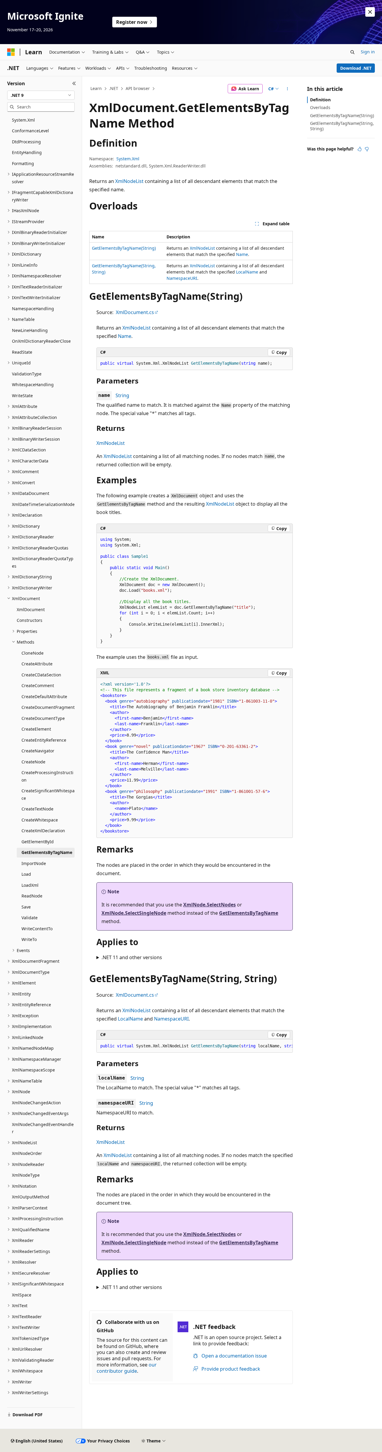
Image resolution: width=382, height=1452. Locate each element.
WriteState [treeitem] (22, 395)
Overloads (320, 107)
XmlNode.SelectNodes (209, 904)
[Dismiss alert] (370, 12)
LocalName (247, 272)
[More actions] (287, 89)
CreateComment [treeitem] (37, 685)
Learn (96, 88)
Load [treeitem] (26, 874)
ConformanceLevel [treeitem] (30, 130)
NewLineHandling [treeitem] (30, 330)
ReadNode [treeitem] (31, 896)
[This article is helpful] (359, 149)
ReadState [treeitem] (22, 352)
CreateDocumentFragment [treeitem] (48, 707)
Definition (320, 100)
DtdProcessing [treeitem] (26, 142)
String (122, 395)
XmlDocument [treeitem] (31, 609)
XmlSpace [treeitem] (21, 1295)
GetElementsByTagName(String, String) (342, 125)
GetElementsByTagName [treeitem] (46, 852)
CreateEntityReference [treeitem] (43, 740)
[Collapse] (74, 83)
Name (242, 254)
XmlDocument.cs (135, 312)
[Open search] (352, 52)
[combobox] (41, 95)
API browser (138, 88)
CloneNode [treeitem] (32, 653)
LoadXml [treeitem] (29, 885)
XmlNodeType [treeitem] (26, 1175)
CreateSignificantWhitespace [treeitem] (48, 794)
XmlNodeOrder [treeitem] (27, 1153)
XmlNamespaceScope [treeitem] (33, 1070)
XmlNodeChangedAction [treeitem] (36, 1102)
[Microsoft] (11, 52)
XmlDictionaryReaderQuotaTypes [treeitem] (42, 562)
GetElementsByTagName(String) (124, 248)
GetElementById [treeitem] (37, 841)
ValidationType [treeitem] (26, 374)
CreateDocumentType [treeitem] (43, 718)
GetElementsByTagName (248, 913)
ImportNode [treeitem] (33, 863)
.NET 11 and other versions (131, 957)
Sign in (368, 52)
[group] (194, 1046)
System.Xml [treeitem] (23, 120)
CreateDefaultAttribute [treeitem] (44, 696)
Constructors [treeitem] (29, 620)
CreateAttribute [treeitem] (37, 664)
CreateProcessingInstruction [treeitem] (47, 776)
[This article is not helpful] (366, 149)
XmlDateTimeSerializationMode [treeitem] (43, 504)
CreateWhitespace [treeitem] (39, 820)
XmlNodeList (129, 181)
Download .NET (356, 68)
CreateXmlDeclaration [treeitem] (43, 830)
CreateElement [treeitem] (36, 729)
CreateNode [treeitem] (33, 762)
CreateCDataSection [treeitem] (41, 675)
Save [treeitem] (26, 907)
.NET (113, 88)
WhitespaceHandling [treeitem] (33, 384)
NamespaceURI (182, 278)
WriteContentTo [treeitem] (37, 928)
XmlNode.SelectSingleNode (133, 913)
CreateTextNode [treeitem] (37, 809)
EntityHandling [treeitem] (27, 152)
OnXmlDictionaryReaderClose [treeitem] (41, 341)
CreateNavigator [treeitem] (37, 751)
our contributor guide (127, 1367)
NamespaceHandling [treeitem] (33, 308)
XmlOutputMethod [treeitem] (30, 1197)
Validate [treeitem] (29, 917)
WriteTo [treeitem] (29, 939)
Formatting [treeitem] (23, 163)
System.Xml (127, 158)
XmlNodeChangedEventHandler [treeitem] (43, 1128)
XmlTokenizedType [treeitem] (30, 1338)
